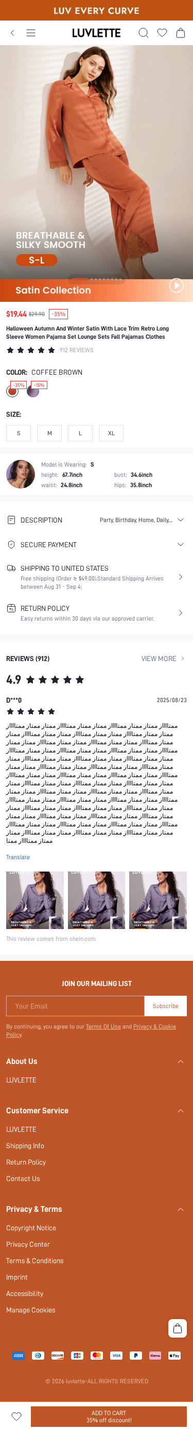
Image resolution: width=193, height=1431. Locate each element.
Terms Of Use (103, 1026)
